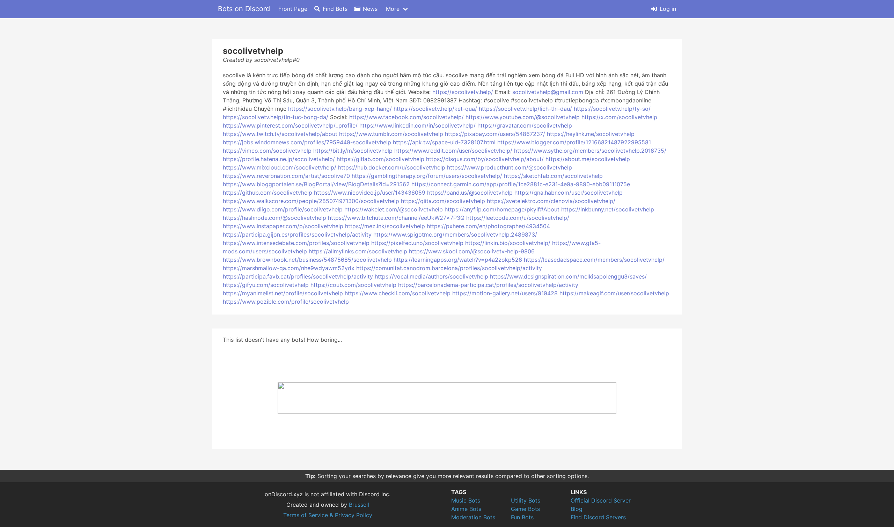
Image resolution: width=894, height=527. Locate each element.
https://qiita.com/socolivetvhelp (443, 200)
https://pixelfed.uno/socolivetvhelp (417, 242)
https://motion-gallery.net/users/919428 (505, 293)
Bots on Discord (244, 9)
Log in (668, 8)
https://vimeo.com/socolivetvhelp (267, 150)
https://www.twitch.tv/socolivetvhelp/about (280, 133)
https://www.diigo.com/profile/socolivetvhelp (283, 209)
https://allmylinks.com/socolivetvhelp (358, 251)
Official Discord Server (601, 500)
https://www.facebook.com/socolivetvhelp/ (406, 117)
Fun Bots (522, 517)
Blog (576, 508)
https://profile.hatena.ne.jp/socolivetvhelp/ (279, 159)
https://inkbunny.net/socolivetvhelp (607, 209)
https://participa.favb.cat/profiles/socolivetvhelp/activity (298, 276)
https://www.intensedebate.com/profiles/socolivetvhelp (296, 242)
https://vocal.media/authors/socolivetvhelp (431, 276)
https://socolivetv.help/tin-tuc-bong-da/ (275, 117)
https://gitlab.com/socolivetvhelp (380, 159)
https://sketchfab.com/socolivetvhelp (553, 175)
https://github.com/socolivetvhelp (267, 192)
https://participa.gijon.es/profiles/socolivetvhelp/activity (297, 234)
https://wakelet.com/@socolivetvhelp (393, 209)
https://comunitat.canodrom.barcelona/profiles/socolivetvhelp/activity (449, 268)
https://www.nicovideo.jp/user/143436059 (369, 192)
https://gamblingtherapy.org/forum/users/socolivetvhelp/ (427, 175)
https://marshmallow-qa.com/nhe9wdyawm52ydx (288, 268)
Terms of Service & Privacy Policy (327, 515)
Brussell (359, 504)
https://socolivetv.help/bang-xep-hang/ (340, 108)
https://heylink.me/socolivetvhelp (591, 133)
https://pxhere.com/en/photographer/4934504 (488, 226)
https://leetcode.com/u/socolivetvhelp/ (517, 217)
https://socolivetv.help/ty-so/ (612, 108)
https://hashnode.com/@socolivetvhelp (274, 217)
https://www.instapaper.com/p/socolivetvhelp (283, 226)
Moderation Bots (473, 517)
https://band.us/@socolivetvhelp (470, 192)
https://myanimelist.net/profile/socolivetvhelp (283, 293)
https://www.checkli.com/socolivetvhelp (397, 293)
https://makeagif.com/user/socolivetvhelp (614, 293)
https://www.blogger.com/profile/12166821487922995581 (574, 142)
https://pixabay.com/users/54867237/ (495, 133)
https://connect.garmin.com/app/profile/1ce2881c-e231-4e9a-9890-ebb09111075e (520, 184)
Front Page (292, 8)
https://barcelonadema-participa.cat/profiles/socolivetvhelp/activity (488, 284)
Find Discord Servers (598, 517)
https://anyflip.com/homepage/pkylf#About (502, 209)
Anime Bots (466, 508)
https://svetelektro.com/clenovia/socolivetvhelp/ (551, 200)
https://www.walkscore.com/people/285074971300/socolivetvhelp (311, 200)
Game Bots (525, 508)
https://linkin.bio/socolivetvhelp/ (507, 242)
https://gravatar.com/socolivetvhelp (524, 125)
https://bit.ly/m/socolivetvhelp (353, 150)
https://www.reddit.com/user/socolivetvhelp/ (453, 150)
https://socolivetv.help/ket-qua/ (435, 108)
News (370, 8)
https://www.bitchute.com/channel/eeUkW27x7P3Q (396, 217)
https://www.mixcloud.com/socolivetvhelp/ (279, 167)
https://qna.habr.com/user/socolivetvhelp (568, 192)
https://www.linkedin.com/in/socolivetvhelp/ (417, 125)
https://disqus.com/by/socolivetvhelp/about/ (485, 159)
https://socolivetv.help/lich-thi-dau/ (525, 108)
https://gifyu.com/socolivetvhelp (266, 284)
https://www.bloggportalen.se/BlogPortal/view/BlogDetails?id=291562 (316, 184)
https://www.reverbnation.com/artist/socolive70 (286, 175)
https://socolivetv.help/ (462, 91)
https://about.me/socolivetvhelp (587, 159)
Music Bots (465, 500)
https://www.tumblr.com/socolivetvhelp (391, 133)
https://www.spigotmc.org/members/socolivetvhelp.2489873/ (455, 234)
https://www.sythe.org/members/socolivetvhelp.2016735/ (590, 150)
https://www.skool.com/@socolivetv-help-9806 (472, 251)
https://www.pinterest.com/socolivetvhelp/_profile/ (290, 125)
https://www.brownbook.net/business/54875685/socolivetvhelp (307, 259)
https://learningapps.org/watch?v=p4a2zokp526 (458, 259)
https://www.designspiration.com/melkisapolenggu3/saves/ (568, 276)
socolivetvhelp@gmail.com (547, 91)
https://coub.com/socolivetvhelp (353, 284)
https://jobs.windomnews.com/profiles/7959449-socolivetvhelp (307, 142)
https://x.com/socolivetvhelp (619, 117)
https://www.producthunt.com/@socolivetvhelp (509, 167)
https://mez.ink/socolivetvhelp (385, 226)
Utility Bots (525, 500)
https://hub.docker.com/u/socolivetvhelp (391, 167)
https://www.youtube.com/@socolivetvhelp (523, 117)
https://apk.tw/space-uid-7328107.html (444, 142)
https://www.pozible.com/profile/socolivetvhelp (286, 301)
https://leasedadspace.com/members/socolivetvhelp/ (594, 259)
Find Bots (335, 8)
